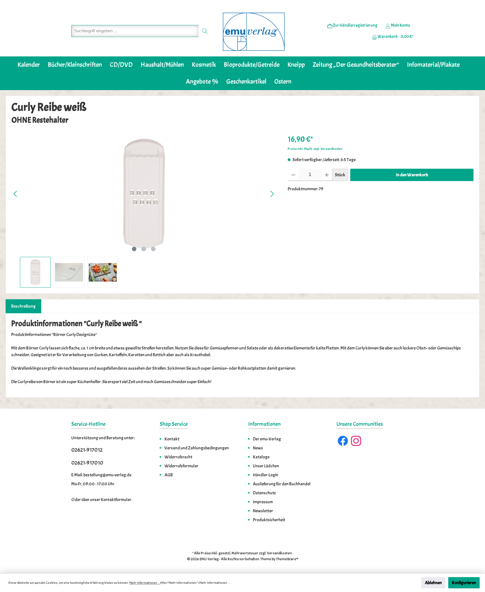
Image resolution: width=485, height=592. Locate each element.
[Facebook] (343, 441)
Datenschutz (264, 493)
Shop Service (174, 424)
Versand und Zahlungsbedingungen (196, 448)
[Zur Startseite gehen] (254, 32)
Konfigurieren (464, 583)
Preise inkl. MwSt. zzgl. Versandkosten (315, 149)
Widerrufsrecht (178, 457)
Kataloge (261, 457)
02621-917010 (87, 462)
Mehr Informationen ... (144, 582)
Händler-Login (265, 475)
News (258, 448)
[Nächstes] (272, 194)
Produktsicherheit (269, 520)
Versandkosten (279, 553)
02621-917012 (86, 449)
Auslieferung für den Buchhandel (281, 484)
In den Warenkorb (412, 175)
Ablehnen (433, 583)
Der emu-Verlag (267, 439)
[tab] (23, 306)
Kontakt (171, 439)
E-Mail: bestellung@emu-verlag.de (101, 475)
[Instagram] (356, 441)
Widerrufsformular (181, 466)
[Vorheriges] (16, 194)
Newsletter (263, 511)
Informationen (264, 424)
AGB (168, 475)
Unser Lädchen (266, 466)
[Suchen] (205, 31)
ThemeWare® (287, 559)
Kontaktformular (116, 499)
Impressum (263, 502)
